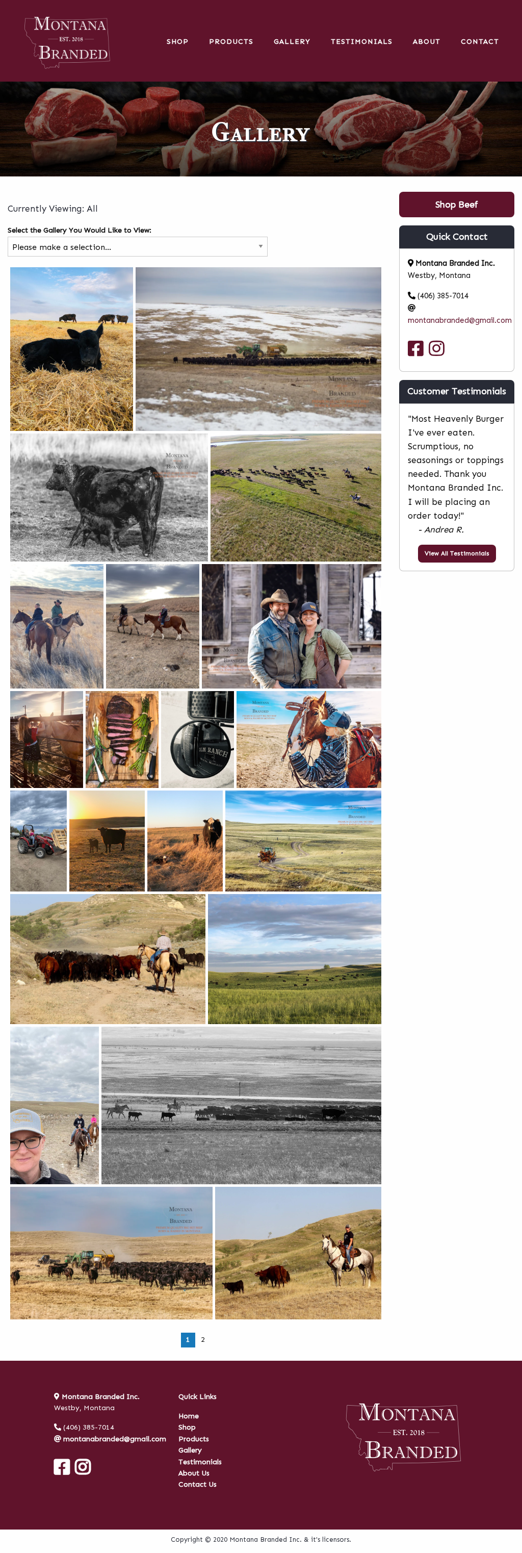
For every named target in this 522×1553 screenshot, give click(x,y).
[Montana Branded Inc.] (71, 349)
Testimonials (362, 41)
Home (188, 1416)
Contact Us (197, 1484)
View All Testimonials (457, 553)
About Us (194, 1473)
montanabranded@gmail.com (460, 320)
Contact (480, 41)
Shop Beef (456, 204)
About (426, 41)
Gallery (292, 41)
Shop (178, 41)
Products (231, 41)
